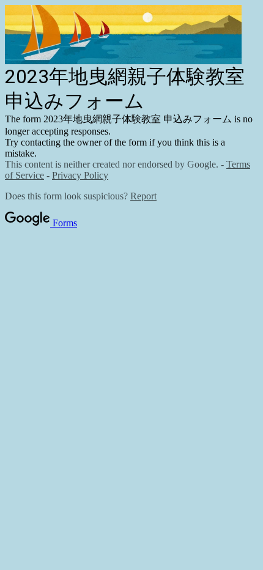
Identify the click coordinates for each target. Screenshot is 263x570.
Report (143, 196)
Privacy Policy (80, 175)
